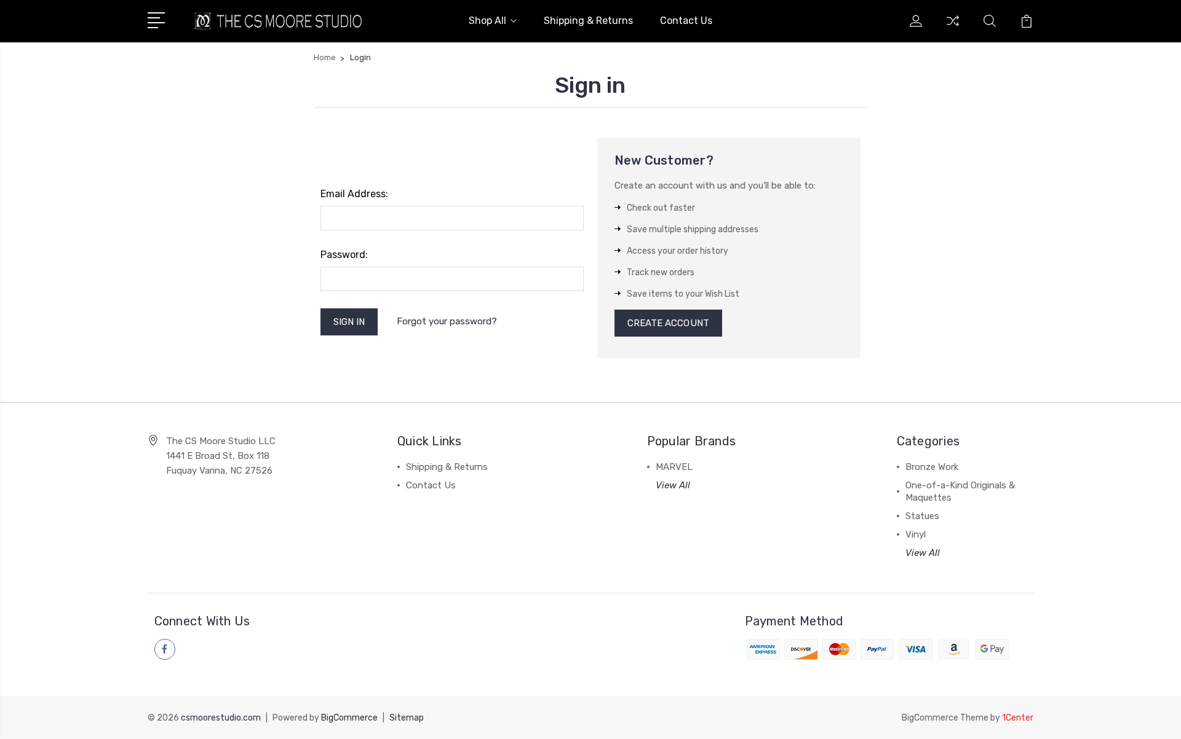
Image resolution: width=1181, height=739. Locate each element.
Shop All (487, 20)
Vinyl (915, 534)
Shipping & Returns (588, 20)
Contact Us (686, 20)
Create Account (668, 323)
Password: (344, 254)
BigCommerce (349, 718)
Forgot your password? (447, 321)
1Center (1017, 718)
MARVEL (674, 466)
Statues (922, 516)
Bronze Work (931, 466)
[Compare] (953, 28)
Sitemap (406, 718)
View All (673, 485)
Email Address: (354, 194)
